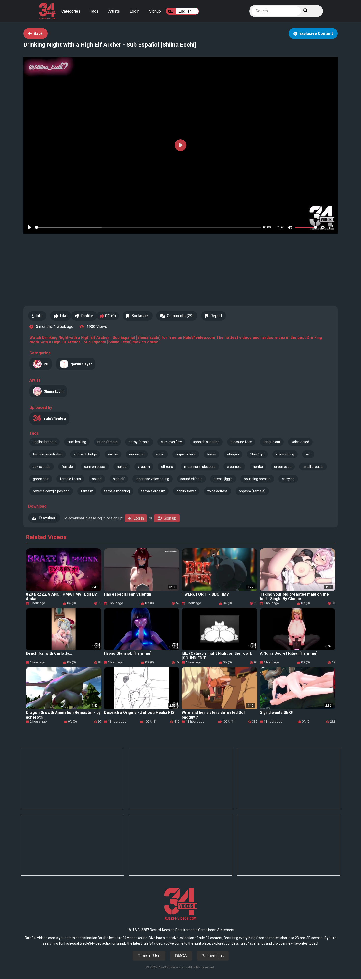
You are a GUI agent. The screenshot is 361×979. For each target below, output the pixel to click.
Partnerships (213, 956)
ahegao (233, 454)
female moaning (117, 491)
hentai (258, 466)
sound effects (191, 479)
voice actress (217, 491)
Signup (155, 11)
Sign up (170, 518)
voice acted (300, 442)
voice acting (285, 454)
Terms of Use (149, 956)
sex (308, 454)
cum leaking (77, 442)
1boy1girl (257, 454)
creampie (234, 466)
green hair (41, 479)
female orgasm (153, 491)
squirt (160, 454)
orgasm (144, 466)
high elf (119, 479)
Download (47, 517)
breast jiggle (223, 479)
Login (134, 11)
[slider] (148, 227)
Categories (70, 11)
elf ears (167, 466)
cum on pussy (95, 466)
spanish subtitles (206, 442)
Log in (138, 518)
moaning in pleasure (200, 466)
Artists (114, 11)
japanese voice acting (152, 479)
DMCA (181, 956)
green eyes (282, 466)
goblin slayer (186, 491)
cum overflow (171, 442)
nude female (107, 442)
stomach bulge (85, 454)
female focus (70, 479)
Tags (94, 11)
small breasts (313, 466)
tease (211, 454)
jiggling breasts (44, 442)
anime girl (136, 454)
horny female (139, 442)
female (67, 466)
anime (113, 454)
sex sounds (41, 466)
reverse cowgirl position (51, 491)
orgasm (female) (252, 491)
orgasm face (186, 454)
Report (216, 315)
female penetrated (47, 454)
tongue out (271, 442)
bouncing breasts (257, 479)
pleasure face (241, 442)
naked (121, 466)
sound (97, 479)
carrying (288, 479)
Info (39, 315)
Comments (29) (180, 315)
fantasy (87, 491)
